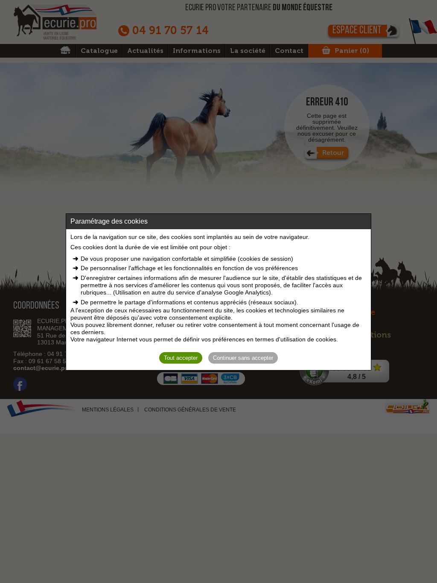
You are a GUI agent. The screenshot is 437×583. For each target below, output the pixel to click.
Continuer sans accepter (243, 358)
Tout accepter (181, 358)
